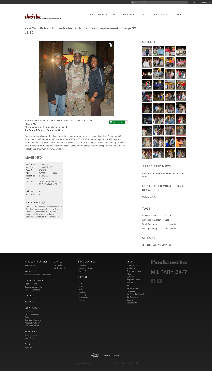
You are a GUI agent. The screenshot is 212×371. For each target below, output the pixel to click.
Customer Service (32, 326)
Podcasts (82, 295)
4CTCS (168, 215)
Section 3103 (132, 303)
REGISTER (206, 2)
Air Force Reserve (150, 215)
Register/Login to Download (158, 245)
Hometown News (129, 14)
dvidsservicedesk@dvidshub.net (38, 275)
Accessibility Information (35, 323)
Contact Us (29, 311)
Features (102, 14)
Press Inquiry (179, 14)
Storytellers (58, 265)
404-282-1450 (30, 265)
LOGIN (195, 2)
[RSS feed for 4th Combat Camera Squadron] (62, 130)
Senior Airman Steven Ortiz (49, 127)
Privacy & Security (32, 314)
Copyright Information (33, 320)
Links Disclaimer (133, 265)
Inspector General (134, 280)
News (80, 286)
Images (81, 281)
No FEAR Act (132, 268)
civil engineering (149, 228)
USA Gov (130, 277)
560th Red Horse (149, 224)
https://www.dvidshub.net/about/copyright (42, 217)
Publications (83, 298)
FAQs (27, 317)
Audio (80, 289)
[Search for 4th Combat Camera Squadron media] (59, 130)
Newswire (165, 14)
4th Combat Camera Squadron (41, 130)
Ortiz (167, 220)
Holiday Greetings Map (87, 271)
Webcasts (82, 301)
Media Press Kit (31, 338)
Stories (144, 14)
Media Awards (60, 268)
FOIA (129, 274)
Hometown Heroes (85, 268)
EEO (128, 286)
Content (114, 14)
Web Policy (131, 283)
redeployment (171, 228)
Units (154, 14)
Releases (82, 265)
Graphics (82, 292)
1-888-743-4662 (31, 284)
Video (80, 283)
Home (92, 14)
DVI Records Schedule (136, 294)
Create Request (31, 335)
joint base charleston (151, 220)
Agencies (28, 347)
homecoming (171, 224)
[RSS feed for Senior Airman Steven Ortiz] (66, 127)
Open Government (134, 271)
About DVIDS (31, 308)
